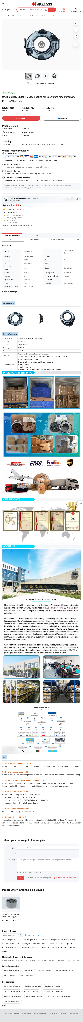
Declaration (64, 1013)
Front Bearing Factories (12, 991)
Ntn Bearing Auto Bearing (64, 970)
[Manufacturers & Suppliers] (41, 4)
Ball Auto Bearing (9, 976)
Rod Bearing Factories (52, 986)
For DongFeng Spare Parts (31, 944)
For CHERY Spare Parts (29, 940)
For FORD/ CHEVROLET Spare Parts (51, 944)
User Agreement (53, 1013)
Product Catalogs (33, 935)
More (4, 1006)
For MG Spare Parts (67, 944)
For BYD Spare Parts (68, 940)
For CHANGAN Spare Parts (11, 944)
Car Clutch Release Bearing (62, 996)
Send (20, 878)
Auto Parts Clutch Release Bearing (37, 996)
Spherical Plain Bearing (11, 970)
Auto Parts (35, 16)
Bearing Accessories (44, 970)
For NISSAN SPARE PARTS (50, 947)
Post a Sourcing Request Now (64, 878)
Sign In (5, 225)
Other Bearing (28, 970)
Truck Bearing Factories (33, 986)
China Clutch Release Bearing (53, 991)
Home (4, 16)
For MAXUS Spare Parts (30, 947)
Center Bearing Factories (12, 986)
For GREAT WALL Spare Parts (51, 940)
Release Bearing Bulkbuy (12, 1002)
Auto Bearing (44, 16)
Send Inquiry (21, 118)
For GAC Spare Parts (9, 947)
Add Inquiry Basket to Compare (42, 83)
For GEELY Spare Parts (9, 940)
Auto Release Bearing (31, 991)
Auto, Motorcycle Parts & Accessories (19, 16)
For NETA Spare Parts (68, 947)
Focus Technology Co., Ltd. (27, 1013)
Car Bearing (54, 16)
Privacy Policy (73, 1013)
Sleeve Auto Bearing (26, 976)
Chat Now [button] (63, 118)
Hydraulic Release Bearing (12, 996)
